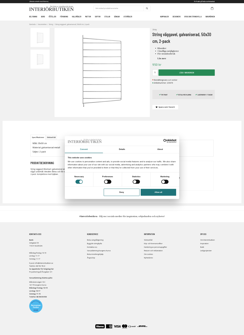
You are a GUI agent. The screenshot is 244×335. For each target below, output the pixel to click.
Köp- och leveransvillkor (153, 243)
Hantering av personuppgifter (155, 247)
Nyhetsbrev (148, 258)
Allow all (158, 192)
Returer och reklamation (153, 250)
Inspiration (204, 243)
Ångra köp (91, 258)
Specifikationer (38, 137)
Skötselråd (51, 137)
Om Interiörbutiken (207, 240)
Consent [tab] (84, 149)
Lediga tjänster (206, 250)
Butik (202, 247)
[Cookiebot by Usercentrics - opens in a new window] (165, 141)
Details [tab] (122, 149)
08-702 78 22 (40, 266)
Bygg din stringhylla (94, 243)
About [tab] (160, 149)
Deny (121, 192)
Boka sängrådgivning (95, 240)
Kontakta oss (92, 247)
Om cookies (148, 254)
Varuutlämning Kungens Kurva (99, 250)
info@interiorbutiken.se (44, 263)
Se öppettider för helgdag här (41, 269)
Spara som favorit (166, 107)
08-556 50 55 (41, 297)
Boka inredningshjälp (95, 254)
